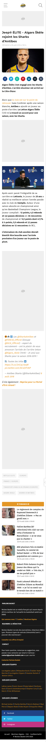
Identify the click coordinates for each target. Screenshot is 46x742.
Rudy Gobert (28, 686)
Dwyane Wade (13, 707)
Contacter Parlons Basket (11, 660)
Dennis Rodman (33, 704)
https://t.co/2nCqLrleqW (16, 364)
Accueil (7, 734)
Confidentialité (36, 734)
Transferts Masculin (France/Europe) (21, 487)
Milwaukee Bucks (23, 671)
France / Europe (11, 481)
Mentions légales (17, 734)
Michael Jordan (7, 704)
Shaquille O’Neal (36, 707)
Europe (23, 476)
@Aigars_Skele (12, 353)
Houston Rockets (32, 673)
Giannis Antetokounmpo (16, 689)
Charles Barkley (20, 704)
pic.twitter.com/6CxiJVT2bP (18, 368)
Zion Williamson (14, 691)
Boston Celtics (7, 676)
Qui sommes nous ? (9, 619)
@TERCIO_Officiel (13, 340)
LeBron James (7, 686)
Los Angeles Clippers (17, 673)
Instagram (11, 724)
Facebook (10, 713)
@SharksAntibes (25, 336)
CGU (27, 734)
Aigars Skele (9, 493)
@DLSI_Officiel (12, 343)
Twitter (10, 719)
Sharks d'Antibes (26, 493)
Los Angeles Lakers (9, 671)
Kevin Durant (18, 686)
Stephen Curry (32, 689)
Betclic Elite (9, 476)
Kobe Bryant (24, 707)
